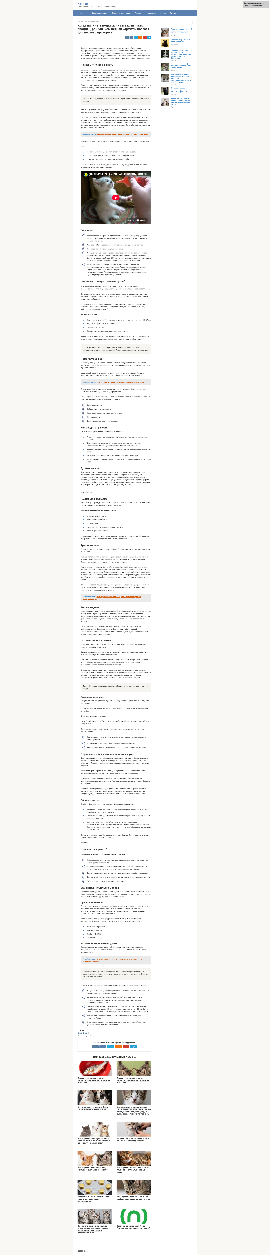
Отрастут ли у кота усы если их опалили (180, 41)
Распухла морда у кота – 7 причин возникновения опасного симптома (181, 31)
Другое (173, 13)
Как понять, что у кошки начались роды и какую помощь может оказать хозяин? (180, 101)
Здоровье (83, 13)
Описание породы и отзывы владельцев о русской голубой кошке (180, 90)
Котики (83, 3)
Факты (163, 13)
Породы (138, 13)
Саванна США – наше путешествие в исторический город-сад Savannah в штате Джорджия (181, 54)
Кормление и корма (99, 13)
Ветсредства (150, 13)
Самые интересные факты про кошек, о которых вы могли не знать (181, 66)
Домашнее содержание (121, 13)
